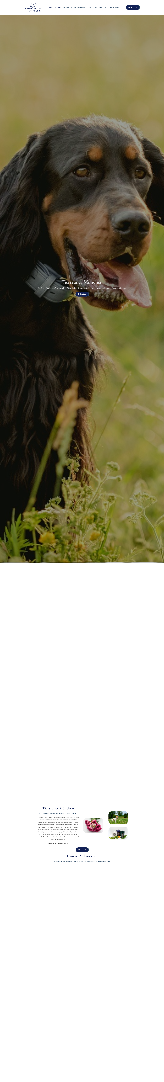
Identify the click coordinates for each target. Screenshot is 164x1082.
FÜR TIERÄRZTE (115, 7)
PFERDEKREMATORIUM (95, 7)
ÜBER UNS (57, 7)
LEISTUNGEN (66, 7)
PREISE (106, 7)
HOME (51, 7)
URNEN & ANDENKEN (80, 7)
